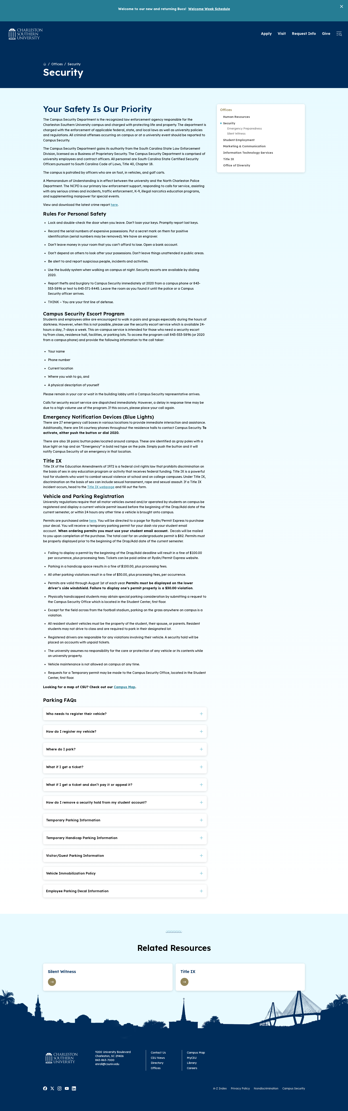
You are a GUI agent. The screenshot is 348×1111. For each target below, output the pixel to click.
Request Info (304, 33)
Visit (282, 33)
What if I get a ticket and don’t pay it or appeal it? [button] (89, 785)
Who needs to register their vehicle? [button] (76, 714)
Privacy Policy (240, 1088)
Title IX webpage (100, 487)
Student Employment (239, 140)
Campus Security (293, 1088)
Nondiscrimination (266, 1088)
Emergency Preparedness (244, 128)
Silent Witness (236, 133)
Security (74, 64)
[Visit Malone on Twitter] (52, 1088)
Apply (266, 33)
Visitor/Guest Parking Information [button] (75, 856)
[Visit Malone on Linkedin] (74, 1088)
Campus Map (124, 687)
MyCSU (192, 1058)
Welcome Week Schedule (209, 9)
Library (192, 1063)
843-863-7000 (104, 1060)
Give (326, 33)
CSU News (158, 1058)
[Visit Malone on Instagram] (59, 1088)
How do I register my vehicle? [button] (71, 731)
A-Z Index (220, 1088)
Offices (57, 64)
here (114, 205)
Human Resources (236, 117)
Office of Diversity (236, 165)
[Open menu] (339, 33)
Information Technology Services (248, 153)
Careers (192, 1068)
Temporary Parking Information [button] (73, 820)
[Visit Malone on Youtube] (67, 1088)
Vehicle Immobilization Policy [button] (71, 873)
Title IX (228, 159)
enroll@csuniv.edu (107, 1064)
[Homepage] (25, 34)
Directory (157, 1063)
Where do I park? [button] (61, 749)
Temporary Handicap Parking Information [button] (81, 838)
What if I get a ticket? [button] (64, 767)
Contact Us (158, 1052)
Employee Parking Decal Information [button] (77, 891)
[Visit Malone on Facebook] (45, 1088)
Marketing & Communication (244, 146)
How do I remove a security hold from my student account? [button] (96, 802)
